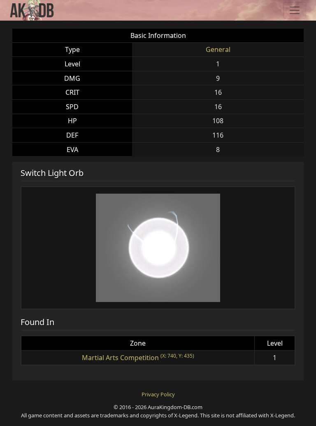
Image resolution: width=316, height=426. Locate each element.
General (218, 49)
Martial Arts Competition (120, 357)
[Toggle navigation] (294, 10)
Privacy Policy (158, 394)
